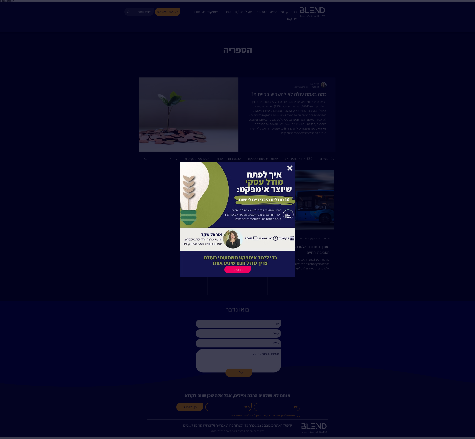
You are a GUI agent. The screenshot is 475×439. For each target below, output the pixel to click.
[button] (290, 168)
